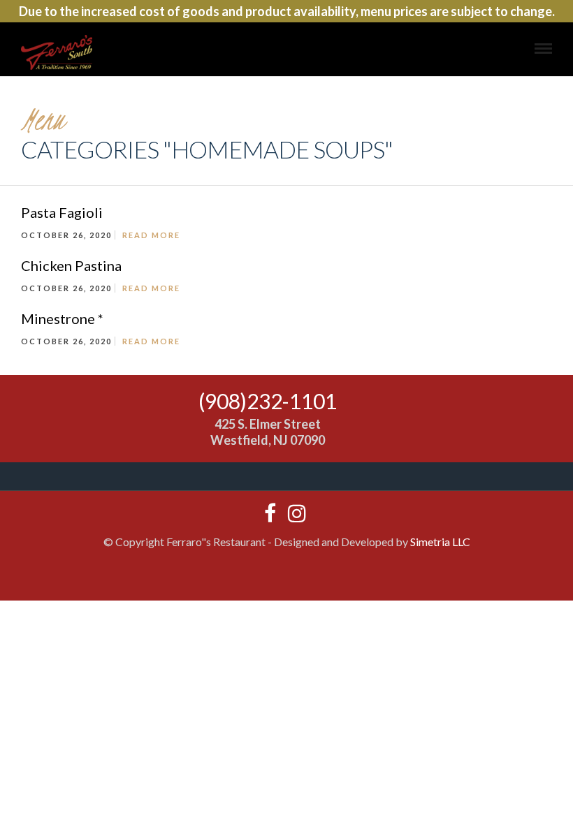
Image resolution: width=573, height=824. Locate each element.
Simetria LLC (440, 541)
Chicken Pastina (71, 265)
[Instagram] (293, 513)
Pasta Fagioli (62, 212)
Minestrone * (62, 318)
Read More (151, 235)
